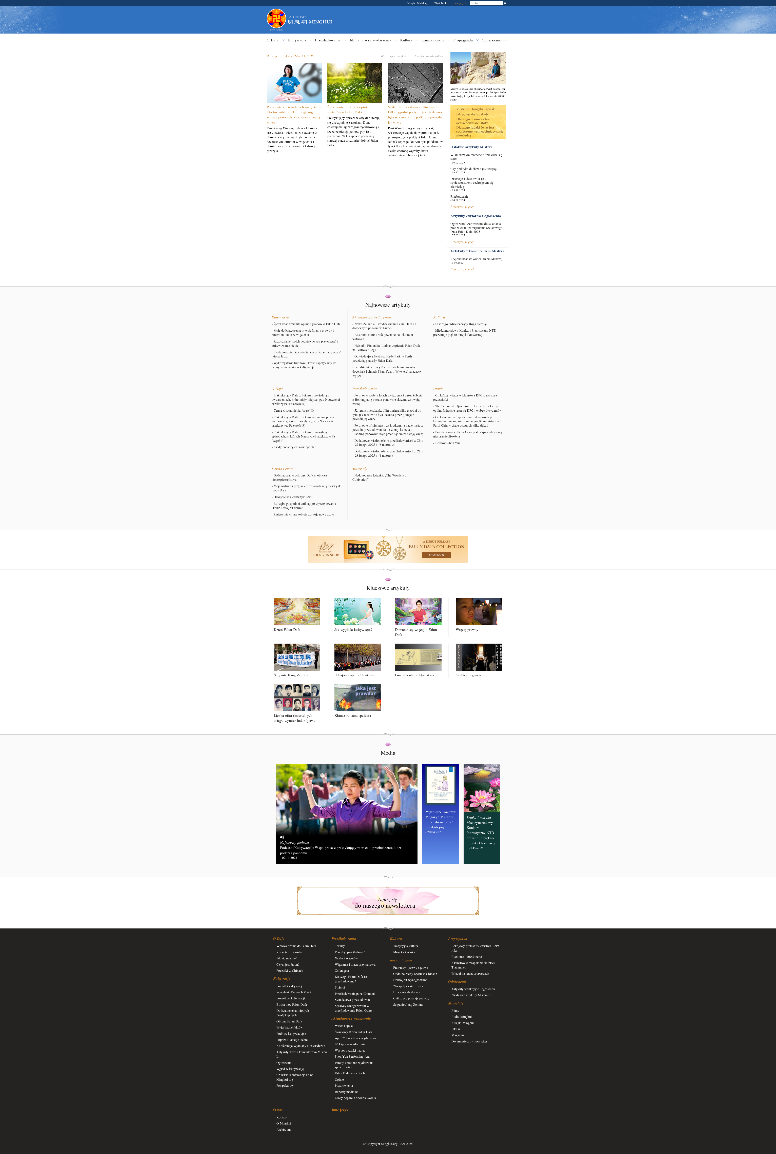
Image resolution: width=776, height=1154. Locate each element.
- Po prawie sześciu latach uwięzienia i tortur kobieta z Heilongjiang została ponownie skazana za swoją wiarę (387, 399)
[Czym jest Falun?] (276, 11)
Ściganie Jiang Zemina (408, 1004)
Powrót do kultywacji (290, 998)
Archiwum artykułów (428, 56)
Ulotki (455, 1029)
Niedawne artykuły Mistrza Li (471, 995)
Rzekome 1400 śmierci (466, 956)
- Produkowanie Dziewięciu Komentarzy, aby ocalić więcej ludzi (306, 354)
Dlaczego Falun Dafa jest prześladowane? (351, 978)
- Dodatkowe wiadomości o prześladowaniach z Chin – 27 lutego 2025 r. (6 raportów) (387, 442)
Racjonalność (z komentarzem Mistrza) (476, 259)
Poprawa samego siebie (292, 1039)
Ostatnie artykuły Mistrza (471, 147)
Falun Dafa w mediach (350, 1073)
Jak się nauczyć (286, 958)
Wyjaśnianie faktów (289, 1027)
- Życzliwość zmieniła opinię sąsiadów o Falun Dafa (306, 324)
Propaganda (463, 39)
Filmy (455, 1010)
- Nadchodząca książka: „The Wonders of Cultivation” (380, 477)
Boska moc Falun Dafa (291, 1004)
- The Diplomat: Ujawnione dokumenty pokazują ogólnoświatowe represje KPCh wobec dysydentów (467, 408)
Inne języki (460, 3)
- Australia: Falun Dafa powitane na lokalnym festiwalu (382, 337)
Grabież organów (346, 958)
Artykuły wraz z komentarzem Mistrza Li (302, 1054)
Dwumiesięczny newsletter (469, 1041)
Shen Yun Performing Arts (352, 1056)
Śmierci (340, 987)
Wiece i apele (344, 1025)
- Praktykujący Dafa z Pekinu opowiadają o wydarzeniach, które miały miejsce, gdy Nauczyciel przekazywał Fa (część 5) (306, 399)
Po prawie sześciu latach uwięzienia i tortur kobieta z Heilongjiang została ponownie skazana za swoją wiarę (294, 114)
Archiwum (283, 1129)
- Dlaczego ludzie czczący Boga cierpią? (460, 324)
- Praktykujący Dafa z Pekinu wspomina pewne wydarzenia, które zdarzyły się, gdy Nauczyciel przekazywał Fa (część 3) (303, 421)
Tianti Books (441, 3)
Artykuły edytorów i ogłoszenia (475, 215)
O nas (278, 1109)
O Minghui (283, 1123)
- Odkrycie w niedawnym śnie (292, 497)
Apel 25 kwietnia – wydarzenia (355, 1038)
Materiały (359, 468)
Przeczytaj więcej (461, 206)
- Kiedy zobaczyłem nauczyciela (293, 447)
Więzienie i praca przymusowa (355, 964)
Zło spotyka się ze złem (409, 986)
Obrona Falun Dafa (289, 1021)
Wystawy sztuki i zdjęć (350, 1050)
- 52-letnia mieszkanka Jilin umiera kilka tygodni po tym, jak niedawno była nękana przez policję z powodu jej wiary (386, 414)
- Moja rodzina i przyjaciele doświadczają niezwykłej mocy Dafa (307, 488)
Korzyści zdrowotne (289, 952)
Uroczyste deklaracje (407, 992)
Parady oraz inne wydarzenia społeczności (354, 1064)
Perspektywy (285, 1085)
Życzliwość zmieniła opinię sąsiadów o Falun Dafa (348, 109)
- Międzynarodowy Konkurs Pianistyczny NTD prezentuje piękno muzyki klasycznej (464, 332)
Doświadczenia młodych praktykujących (292, 1012)
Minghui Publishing (417, 3)
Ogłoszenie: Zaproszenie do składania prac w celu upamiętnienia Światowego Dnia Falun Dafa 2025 (476, 227)
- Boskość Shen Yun (447, 443)
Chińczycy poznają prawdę (411, 998)
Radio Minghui (461, 1016)
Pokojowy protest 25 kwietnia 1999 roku (475, 948)
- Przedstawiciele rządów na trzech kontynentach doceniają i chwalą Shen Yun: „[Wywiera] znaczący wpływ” (387, 371)
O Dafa (273, 39)
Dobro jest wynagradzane (410, 980)
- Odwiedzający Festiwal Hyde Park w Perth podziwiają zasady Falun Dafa (382, 358)
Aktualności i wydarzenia (370, 39)
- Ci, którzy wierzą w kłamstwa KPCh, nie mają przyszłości (465, 397)
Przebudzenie (459, 196)
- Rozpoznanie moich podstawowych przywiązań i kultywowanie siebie (305, 343)
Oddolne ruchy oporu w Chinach (415, 974)
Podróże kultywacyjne (291, 1033)
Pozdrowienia (344, 1085)
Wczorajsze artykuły (394, 56)
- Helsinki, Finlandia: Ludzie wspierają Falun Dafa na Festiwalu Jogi (386, 348)
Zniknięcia (342, 970)
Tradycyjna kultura (405, 946)
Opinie (438, 388)
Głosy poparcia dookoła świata (355, 1098)
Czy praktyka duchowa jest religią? (473, 169)
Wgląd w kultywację (290, 1069)
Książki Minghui (462, 1023)
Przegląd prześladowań (350, 952)
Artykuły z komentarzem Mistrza (477, 251)
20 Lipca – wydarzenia (350, 1044)
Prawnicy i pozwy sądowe (410, 967)
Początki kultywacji (289, 986)
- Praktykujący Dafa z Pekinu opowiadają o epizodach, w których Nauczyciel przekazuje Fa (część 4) (303, 436)
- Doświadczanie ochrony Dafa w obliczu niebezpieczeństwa (299, 477)
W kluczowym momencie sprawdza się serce (476, 156)
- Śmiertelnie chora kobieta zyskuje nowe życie (303, 514)
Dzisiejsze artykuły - (290, 56)
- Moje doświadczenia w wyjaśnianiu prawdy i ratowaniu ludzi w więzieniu (303, 332)
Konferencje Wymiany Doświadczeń (300, 1045)
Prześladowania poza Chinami (355, 993)
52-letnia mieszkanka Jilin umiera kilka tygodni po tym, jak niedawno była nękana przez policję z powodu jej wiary (415, 114)
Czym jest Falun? (287, 964)
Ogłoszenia (283, 1062)
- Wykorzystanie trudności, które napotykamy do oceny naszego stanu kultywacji (304, 365)
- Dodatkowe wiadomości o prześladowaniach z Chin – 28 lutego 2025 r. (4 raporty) (387, 453)
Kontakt (281, 1117)
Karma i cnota (433, 39)
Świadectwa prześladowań (352, 999)
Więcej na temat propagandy (470, 973)
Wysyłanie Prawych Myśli (293, 992)
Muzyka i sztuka (404, 952)
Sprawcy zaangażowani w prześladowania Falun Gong (353, 1007)
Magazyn (457, 1035)
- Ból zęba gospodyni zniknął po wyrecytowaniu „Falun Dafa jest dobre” (304, 506)
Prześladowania (328, 39)
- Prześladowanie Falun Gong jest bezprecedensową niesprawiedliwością (467, 434)
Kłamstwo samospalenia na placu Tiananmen (473, 965)
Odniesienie (491, 39)
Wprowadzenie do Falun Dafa (296, 946)
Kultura (406, 39)
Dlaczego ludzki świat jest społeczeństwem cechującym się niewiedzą (471, 182)
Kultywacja (297, 39)
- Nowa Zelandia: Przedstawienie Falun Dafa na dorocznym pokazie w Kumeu (384, 326)
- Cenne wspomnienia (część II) (293, 410)
